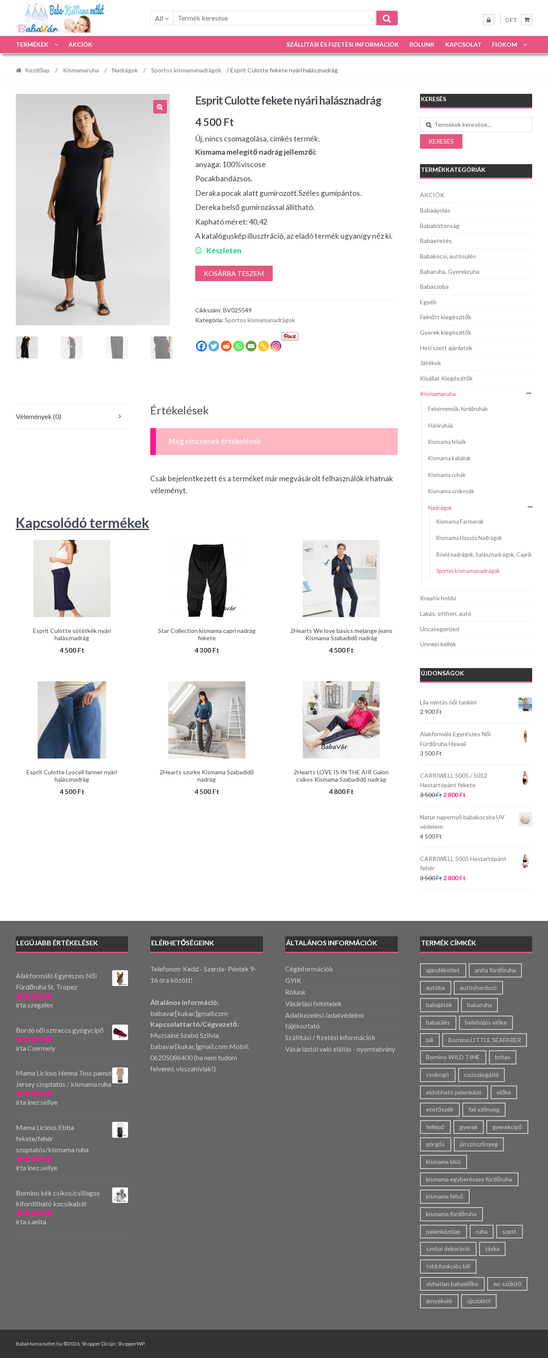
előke (504, 1092)
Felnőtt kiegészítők (445, 317)
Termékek (32, 44)
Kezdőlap (37, 70)
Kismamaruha (81, 70)
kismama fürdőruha (451, 1213)
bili (429, 1039)
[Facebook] (201, 346)
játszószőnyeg (479, 1144)
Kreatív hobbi (438, 598)
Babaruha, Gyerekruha (450, 271)
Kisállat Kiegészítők (446, 378)
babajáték (439, 1004)
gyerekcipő (507, 1126)
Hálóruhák (440, 426)
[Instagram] (276, 346)
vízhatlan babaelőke (452, 1283)
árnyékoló (439, 1300)
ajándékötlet (443, 970)
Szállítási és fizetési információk (342, 44)
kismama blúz (443, 1161)
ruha (482, 1231)
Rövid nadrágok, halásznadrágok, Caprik (484, 555)
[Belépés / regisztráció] (488, 19)
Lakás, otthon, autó (445, 613)
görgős (435, 1144)
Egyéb (428, 302)
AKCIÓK (80, 44)
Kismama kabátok (449, 458)
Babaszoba (434, 286)
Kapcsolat (463, 44)
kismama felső (444, 1196)
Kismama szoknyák (451, 491)
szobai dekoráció (448, 1248)
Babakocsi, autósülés (448, 256)
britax (502, 1057)
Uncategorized (439, 629)
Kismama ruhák (447, 475)
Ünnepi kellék (438, 644)
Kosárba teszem (234, 273)
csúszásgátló (481, 1074)
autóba (435, 987)
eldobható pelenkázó (454, 1092)
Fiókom (504, 44)
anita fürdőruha (495, 970)
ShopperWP (131, 1343)
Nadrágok (125, 70)
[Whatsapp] (238, 346)
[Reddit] (226, 346)
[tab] (72, 416)
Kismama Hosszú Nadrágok (469, 538)
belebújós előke (486, 1022)
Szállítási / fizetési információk (330, 1037)
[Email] (251, 346)
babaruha (479, 1004)
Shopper (91, 1343)
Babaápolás (435, 210)
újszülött (479, 1300)
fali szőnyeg (484, 1109)
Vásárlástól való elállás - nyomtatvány (340, 1049)
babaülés (438, 1022)
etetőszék (439, 1109)
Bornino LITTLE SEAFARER (484, 1039)
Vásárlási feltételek (313, 1003)
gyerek (468, 1126)
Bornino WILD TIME (453, 1057)
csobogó (437, 1074)
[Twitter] (213, 346)
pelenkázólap (443, 1231)
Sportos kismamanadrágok (186, 70)
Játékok (430, 362)
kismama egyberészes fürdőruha (469, 1179)
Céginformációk (309, 969)
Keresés (441, 141)
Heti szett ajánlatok (446, 347)
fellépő (435, 1126)
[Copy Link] (263, 346)
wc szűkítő (507, 1283)
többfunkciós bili (448, 1266)
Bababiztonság (439, 225)
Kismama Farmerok (460, 522)
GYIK (293, 980)
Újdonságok (442, 673)
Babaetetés (436, 240)
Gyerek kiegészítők (445, 332)
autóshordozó (478, 987)
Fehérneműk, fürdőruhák (458, 409)
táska (492, 1248)
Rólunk (422, 44)
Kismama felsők (447, 442)
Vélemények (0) (38, 416)
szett (509, 1231)
